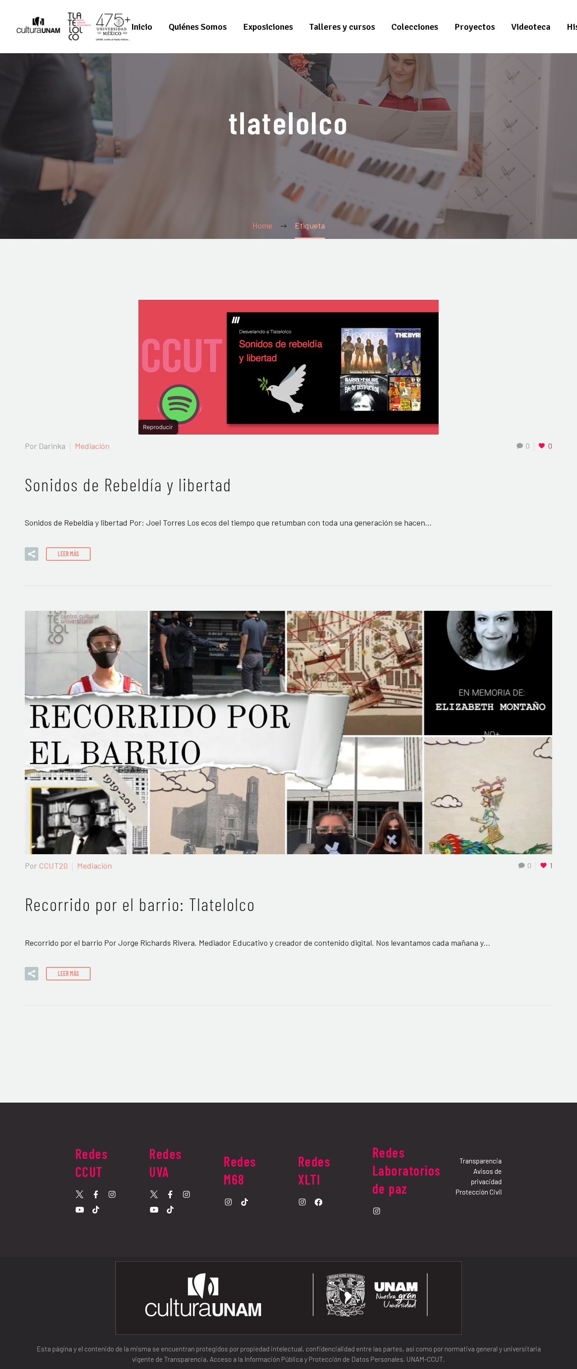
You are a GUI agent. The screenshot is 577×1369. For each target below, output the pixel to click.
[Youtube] (79, 1209)
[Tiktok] (96, 1209)
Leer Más (68, 554)
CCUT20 (53, 865)
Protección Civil (479, 1192)
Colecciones (414, 26)
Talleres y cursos (342, 26)
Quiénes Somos (198, 26)
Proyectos (474, 26)
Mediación (92, 446)
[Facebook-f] (96, 1194)
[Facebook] (318, 1201)
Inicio (141, 26)
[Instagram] (112, 1194)
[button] (31, 554)
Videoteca (530, 26)
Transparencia (480, 1161)
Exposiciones (268, 26)
